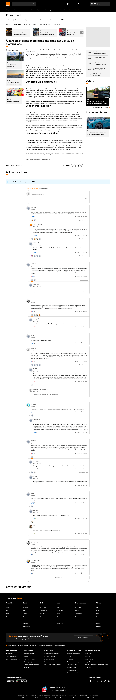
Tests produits (43, 610)
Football (25, 613)
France (7, 607)
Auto (12, 165)
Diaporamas (57, 24)
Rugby (24, 617)
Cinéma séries (78, 613)
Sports (25, 603)
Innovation (42, 613)
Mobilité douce (45, 24)
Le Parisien (31, 51)
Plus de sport (26, 626)
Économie (8, 617)
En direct (25, 607)
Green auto (17, 24)
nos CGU (32, 182)
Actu (97, 610)
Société (8, 620)
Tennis (24, 620)
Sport (97, 613)
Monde (7, 610)
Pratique (27, 24)
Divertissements (80, 603)
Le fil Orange (43, 607)
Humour (98, 617)
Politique (8, 613)
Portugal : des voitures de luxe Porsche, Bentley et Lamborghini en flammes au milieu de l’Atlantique (54, 50)
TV (75, 617)
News (8, 24)
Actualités (9, 603)
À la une (77, 610)
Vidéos (24, 610)
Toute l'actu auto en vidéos (101, 107)
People (98, 623)
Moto (34, 24)
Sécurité (42, 617)
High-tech (98, 626)
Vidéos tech (43, 620)
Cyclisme (25, 623)
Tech (41, 603)
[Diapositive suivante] (81, 32)
